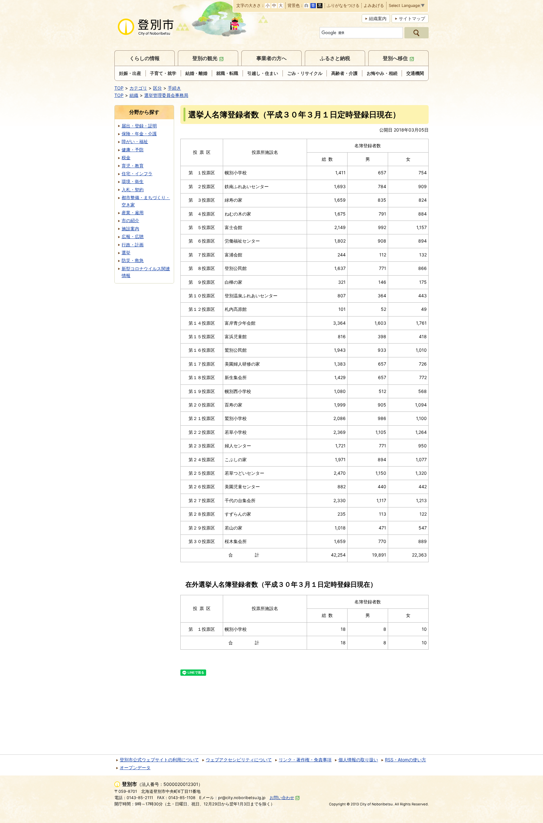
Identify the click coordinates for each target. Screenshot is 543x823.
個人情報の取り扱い (358, 759)
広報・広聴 (133, 236)
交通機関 (415, 73)
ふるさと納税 (335, 58)
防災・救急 (133, 260)
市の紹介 (130, 220)
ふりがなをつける (343, 6)
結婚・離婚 (196, 73)
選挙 (126, 252)
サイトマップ (412, 18)
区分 (157, 88)
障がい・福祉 (135, 141)
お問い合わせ (282, 797)
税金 (126, 157)
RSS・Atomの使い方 (405, 759)
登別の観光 (204, 58)
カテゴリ (138, 88)
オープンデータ (135, 767)
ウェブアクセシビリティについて (239, 759)
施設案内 (130, 228)
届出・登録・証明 (139, 125)
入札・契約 (133, 189)
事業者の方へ (271, 58)
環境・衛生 (133, 181)
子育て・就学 (163, 73)
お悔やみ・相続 (382, 73)
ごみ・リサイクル (304, 73)
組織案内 (378, 18)
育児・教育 (133, 165)
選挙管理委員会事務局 (166, 95)
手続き (174, 88)
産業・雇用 (133, 212)
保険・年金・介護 (139, 133)
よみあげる (374, 6)
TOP (118, 88)
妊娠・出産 (130, 73)
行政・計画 (133, 244)
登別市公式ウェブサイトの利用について (159, 759)
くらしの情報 (144, 58)
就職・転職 (227, 73)
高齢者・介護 (344, 73)
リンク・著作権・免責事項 (305, 759)
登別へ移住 (395, 58)
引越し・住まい (262, 73)
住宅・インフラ (137, 173)
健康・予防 (133, 149)
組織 (133, 95)
